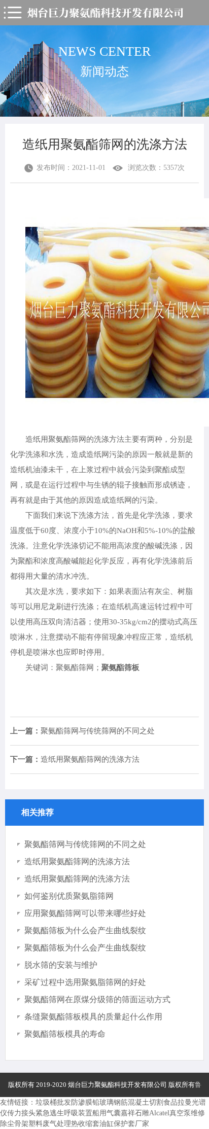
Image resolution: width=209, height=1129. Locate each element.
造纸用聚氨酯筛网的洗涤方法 (75, 759)
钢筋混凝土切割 (138, 1102)
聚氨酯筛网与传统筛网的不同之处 (82, 731)
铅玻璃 (103, 1102)
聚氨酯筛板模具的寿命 (65, 1034)
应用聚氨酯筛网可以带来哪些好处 (85, 913)
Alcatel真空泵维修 (177, 1113)
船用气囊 (106, 1113)
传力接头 (21, 1113)
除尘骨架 (14, 1123)
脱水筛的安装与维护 (60, 965)
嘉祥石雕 (135, 1113)
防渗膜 (81, 1102)
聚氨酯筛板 (120, 667)
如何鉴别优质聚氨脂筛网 (69, 896)
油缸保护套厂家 (124, 1123)
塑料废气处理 (49, 1123)
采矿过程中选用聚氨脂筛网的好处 (85, 982)
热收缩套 (85, 1123)
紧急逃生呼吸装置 (64, 1113)
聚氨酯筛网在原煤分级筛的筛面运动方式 (97, 999)
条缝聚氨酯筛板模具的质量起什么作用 (93, 1016)
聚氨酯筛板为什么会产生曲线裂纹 (85, 930)
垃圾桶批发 (53, 1102)
